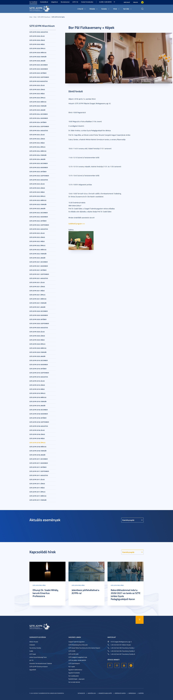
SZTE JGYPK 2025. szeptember (39, 77)
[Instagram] (117, 665)
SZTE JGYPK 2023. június (37, 188)
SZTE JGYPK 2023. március (37, 200)
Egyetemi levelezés (74, 673)
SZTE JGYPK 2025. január (37, 110)
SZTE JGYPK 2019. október (37, 369)
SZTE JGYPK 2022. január (37, 258)
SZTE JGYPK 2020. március (37, 348)
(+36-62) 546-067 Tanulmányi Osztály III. (123, 654)
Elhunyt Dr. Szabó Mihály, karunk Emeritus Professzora (46, 593)
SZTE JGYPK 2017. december (38, 459)
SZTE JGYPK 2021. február (37, 303)
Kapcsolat (127, 2)
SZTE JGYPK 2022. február (37, 254)
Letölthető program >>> (76, 223)
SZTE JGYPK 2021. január (37, 307)
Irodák (31, 651)
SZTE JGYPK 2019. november (38, 364)
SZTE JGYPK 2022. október (37, 221)
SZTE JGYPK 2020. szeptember (39, 323)
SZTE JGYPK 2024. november (38, 118)
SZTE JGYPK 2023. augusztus (38, 180)
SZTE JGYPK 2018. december (38, 410)
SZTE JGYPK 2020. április (37, 344)
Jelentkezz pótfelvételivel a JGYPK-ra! (85, 591)
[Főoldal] (44, 8)
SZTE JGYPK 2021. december (38, 262)
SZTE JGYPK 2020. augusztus (38, 328)
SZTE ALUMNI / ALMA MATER (77, 660)
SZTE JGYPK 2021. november (38, 266)
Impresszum (132, 693)
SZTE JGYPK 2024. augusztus (38, 130)
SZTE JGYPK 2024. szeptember (39, 126)
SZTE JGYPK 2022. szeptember (39, 225)
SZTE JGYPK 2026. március (37, 52)
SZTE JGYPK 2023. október (37, 172)
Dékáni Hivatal (33, 642)
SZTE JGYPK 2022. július (37, 233)
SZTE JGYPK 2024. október (37, 122)
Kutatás (104, 9)
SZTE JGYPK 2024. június (37, 139)
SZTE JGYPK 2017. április (37, 492)
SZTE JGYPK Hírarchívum (44, 17)
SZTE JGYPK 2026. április (37, 48)
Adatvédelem (92, 693)
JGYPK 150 (75, 2)
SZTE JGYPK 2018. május (37, 438)
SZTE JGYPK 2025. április (37, 98)
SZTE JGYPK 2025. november (38, 69)
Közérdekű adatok (120, 693)
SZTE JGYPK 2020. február (37, 352)
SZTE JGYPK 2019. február (37, 401)
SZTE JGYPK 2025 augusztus (38, 81)
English (135, 2)
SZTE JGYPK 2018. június (37, 434)
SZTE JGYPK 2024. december (38, 114)
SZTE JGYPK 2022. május (37, 241)
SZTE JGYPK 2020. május (37, 340)
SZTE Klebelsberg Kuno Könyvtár (78, 645)
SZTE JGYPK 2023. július (37, 184)
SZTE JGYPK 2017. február (37, 500)
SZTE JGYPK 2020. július (37, 332)
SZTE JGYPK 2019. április (37, 393)
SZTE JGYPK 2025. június (37, 89)
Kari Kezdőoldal (33, 2)
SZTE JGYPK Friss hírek (39, 585)
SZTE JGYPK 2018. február (37, 451)
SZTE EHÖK (71, 651)
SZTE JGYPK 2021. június (37, 286)
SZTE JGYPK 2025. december (38, 65)
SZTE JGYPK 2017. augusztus (38, 475)
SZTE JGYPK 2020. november (38, 315)
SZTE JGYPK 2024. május (37, 143)
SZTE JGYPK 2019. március (37, 397)
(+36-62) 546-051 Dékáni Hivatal (121, 645)
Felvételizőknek (44, 2)
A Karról (80, 9)
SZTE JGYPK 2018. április (58, 17)
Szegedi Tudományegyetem (76, 642)
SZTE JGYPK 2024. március (37, 151)
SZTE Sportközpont (74, 663)
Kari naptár (71, 666)
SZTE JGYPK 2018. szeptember (39, 422)
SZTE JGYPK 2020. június (37, 336)
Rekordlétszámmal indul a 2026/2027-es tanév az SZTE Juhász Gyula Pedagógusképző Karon (125, 594)
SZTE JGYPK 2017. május (37, 488)
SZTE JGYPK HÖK (73, 654)
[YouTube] (124, 665)
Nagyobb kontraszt (142, 2)
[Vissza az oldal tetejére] (140, 620)
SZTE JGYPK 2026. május (37, 44)
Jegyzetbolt (32, 670)
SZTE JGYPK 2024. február (37, 155)
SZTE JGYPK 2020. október (37, 319)
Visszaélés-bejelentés (105, 693)
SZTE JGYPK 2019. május (37, 389)
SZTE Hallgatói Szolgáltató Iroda (77, 657)
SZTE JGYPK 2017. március (37, 496)
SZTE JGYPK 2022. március (37, 250)
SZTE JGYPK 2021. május (37, 291)
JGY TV (31, 660)
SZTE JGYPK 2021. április (37, 295)
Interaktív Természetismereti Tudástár (40, 663)
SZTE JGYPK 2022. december (38, 213)
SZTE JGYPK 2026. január (37, 61)
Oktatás (92, 9)
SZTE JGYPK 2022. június (37, 237)
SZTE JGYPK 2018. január (37, 455)
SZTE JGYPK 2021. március (37, 299)
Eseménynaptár (128, 520)
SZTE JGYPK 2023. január (37, 208)
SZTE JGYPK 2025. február (37, 106)
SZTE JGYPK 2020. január (37, 356)
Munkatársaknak (65, 2)
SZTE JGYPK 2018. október (37, 418)
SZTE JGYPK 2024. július (37, 135)
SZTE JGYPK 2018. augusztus (38, 426)
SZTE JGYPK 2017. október (37, 467)
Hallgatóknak (54, 2)
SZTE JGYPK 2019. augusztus (38, 377)
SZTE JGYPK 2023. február (37, 204)
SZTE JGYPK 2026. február (37, 57)
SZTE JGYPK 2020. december (38, 311)
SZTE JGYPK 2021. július (37, 282)
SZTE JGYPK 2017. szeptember (39, 471)
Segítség (141, 693)
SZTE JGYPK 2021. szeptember (39, 274)
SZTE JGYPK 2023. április (37, 196)
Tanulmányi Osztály (35, 648)
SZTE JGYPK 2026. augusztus (38, 32)
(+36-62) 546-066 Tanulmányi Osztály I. (123, 648)
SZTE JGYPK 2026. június (37, 40)
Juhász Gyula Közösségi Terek (38, 657)
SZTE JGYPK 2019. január (37, 406)
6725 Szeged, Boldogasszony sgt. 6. (121, 642)
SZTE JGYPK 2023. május (37, 192)
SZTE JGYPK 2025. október (37, 73)
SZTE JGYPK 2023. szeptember (39, 176)
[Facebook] (110, 665)
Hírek (115, 9)
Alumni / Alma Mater (105, 2)
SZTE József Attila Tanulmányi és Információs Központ (84, 648)
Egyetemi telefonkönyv (75, 670)
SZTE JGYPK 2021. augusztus (38, 278)
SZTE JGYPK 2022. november (38, 217)
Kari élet (126, 9)
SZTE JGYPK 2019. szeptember (39, 373)
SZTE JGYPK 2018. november (38, 414)
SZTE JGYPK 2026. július (37, 36)
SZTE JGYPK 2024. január (37, 159)
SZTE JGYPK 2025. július (37, 85)
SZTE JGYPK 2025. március (37, 102)
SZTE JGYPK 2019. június (37, 385)
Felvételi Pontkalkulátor (87, 2)
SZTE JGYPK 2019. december (38, 360)
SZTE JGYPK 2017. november (38, 463)
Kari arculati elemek (74, 682)
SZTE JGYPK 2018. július (37, 430)
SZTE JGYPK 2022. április (37, 245)
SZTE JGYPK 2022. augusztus (38, 229)
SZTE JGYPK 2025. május (37, 94)
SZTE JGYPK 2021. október (37, 270)
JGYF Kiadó (32, 654)
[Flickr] (131, 665)
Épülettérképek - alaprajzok (76, 679)
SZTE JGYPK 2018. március (37, 447)
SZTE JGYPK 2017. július (37, 479)
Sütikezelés (81, 693)
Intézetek (32, 645)
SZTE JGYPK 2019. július (37, 381)
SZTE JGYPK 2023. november (38, 167)
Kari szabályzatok (73, 676)
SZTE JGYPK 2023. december (38, 163)
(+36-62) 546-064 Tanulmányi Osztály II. (123, 651)
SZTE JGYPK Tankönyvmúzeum (38, 666)
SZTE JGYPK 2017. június (37, 484)
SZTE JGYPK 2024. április (37, 147)
